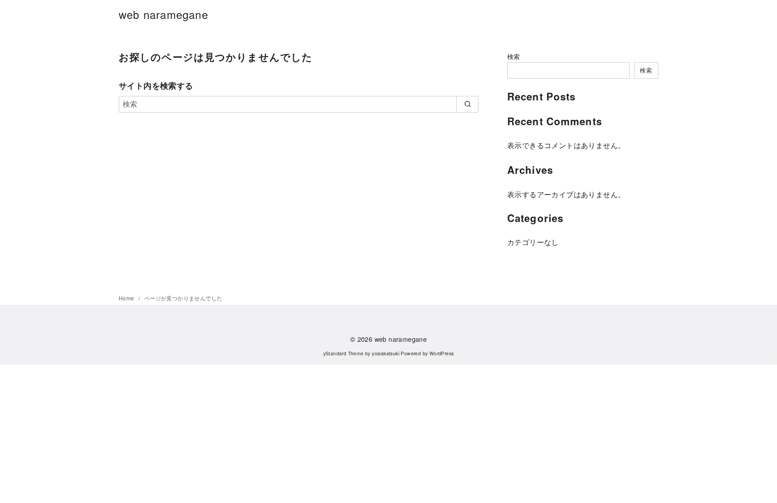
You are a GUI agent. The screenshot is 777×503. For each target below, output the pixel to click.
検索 (513, 56)
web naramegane (163, 14)
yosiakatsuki (385, 353)
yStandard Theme (343, 353)
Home (127, 298)
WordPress (441, 353)
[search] (467, 104)
